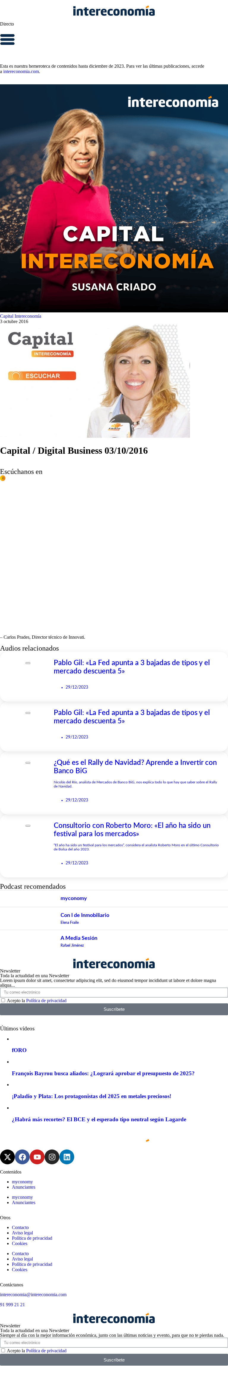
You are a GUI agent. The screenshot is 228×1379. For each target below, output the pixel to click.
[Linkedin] (66, 1156)
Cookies (19, 1243)
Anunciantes (23, 1187)
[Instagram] (52, 1156)
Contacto (20, 1227)
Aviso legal (22, 1232)
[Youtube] (37, 1156)
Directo (7, 23)
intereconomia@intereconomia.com (33, 1294)
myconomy (22, 1181)
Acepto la (36, 1000)
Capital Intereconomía (20, 316)
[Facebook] (22, 1156)
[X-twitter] (7, 1156)
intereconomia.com (21, 71)
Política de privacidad (46, 1000)
